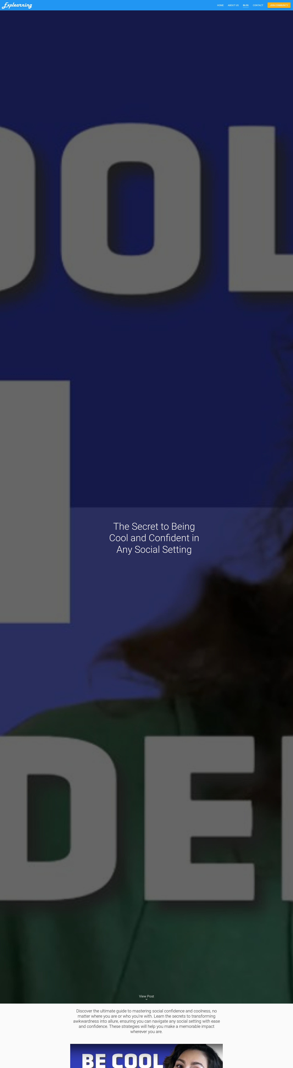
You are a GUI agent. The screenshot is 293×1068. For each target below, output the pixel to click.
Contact (258, 5)
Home (220, 5)
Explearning (17, 5)
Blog (246, 5)
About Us (233, 5)
